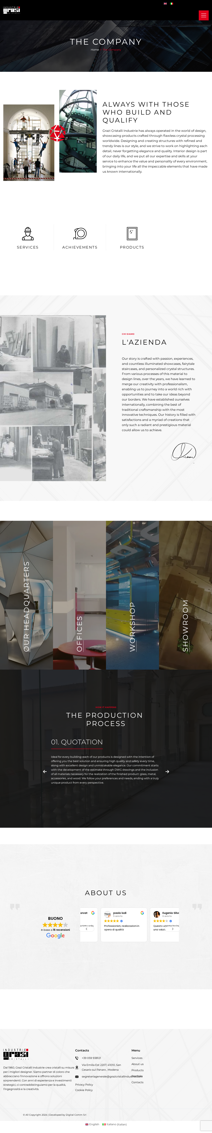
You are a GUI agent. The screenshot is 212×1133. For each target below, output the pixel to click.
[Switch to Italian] (171, 3)
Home (95, 49)
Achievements (80, 247)
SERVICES (28, 247)
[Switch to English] (165, 3)
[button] (44, 772)
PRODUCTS (132, 247)
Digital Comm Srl (76, 1114)
